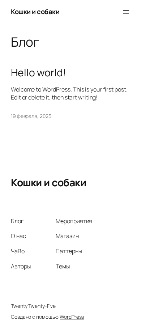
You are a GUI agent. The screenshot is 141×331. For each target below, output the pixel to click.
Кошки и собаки (35, 11)
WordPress (72, 316)
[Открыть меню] (125, 12)
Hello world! (38, 72)
